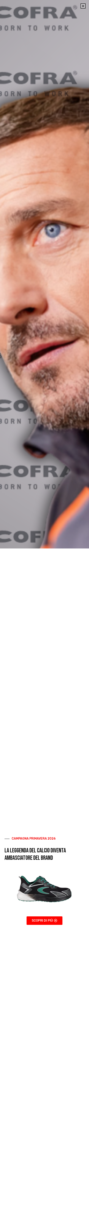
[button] (83, 6)
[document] (44, 609)
